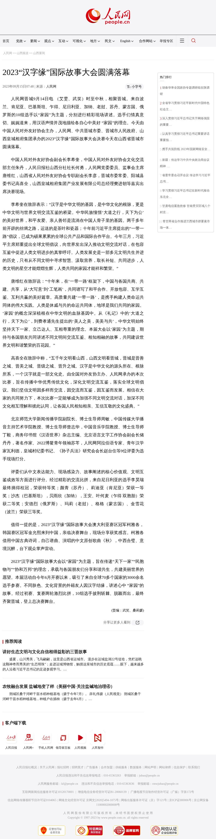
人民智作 (98, 747)
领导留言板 (63, 747)
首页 (6, 41)
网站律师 (165, 767)
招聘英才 (78, 767)
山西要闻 (39, 53)
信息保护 (179, 767)
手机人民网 (45, 747)
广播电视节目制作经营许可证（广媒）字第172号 (162, 792)
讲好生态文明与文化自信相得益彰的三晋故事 (45, 651)
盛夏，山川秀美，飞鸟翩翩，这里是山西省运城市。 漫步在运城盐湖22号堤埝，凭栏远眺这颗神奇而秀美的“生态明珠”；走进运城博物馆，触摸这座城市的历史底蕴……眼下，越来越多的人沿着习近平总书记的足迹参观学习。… (73, 664)
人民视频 (80, 747)
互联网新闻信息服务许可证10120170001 (48, 792)
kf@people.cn (69, 783)
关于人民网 (47, 767)
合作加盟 (107, 767)
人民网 (7, 53)
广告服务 (92, 767)
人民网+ (28, 747)
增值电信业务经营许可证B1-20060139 (102, 792)
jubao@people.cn (149, 775)
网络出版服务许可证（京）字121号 (144, 800)
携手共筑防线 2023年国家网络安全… (186, 149)
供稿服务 (121, 767)
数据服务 (136, 767)
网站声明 (150, 767)
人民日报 (11, 747)
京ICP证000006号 (180, 800)
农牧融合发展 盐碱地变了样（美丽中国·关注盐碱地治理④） (59, 686)
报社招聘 (63, 767)
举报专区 (166, 41)
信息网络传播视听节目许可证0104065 (32, 800)
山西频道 (22, 53)
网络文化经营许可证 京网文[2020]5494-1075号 (89, 800)
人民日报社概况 (26, 767)
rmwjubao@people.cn (165, 783)
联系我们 (194, 767)
